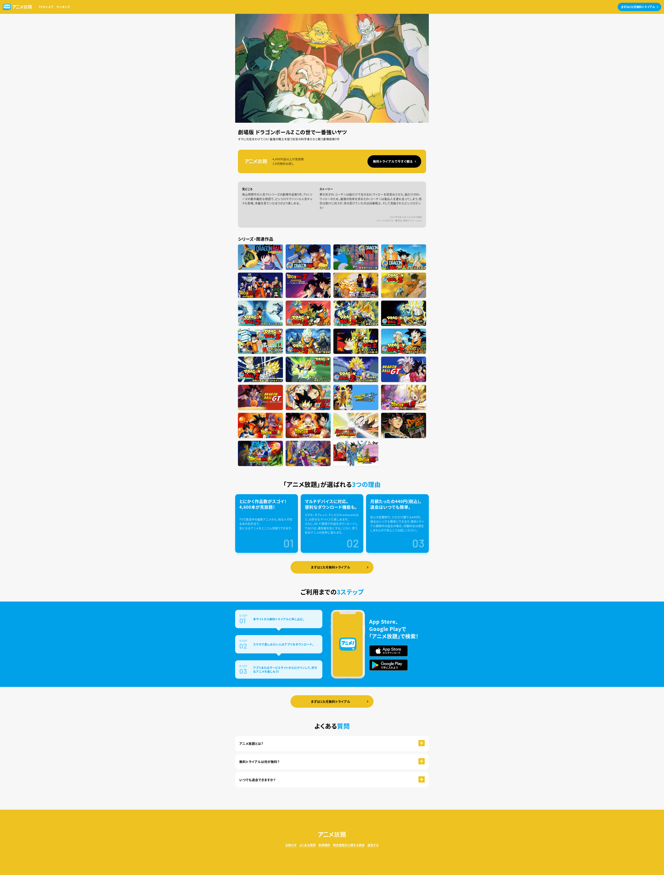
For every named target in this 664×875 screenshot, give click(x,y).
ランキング (63, 7)
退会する (373, 845)
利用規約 (324, 845)
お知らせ (291, 845)
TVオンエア (46, 7)
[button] (332, 743)
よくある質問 (307, 845)
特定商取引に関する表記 (349, 845)
